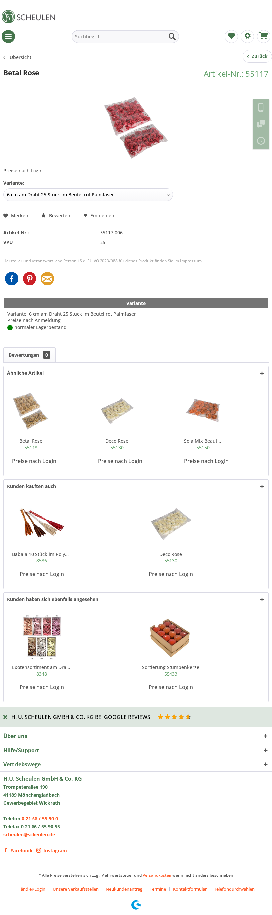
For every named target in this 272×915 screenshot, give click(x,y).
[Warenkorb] (263, 36)
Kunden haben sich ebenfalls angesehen (52, 599)
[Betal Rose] (31, 411)
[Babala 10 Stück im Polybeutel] (42, 524)
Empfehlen (101, 215)
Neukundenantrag (124, 889)
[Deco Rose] (117, 411)
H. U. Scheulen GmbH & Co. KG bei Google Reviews (80, 717)
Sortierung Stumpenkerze (170, 670)
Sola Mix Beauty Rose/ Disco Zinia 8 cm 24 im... (203, 444)
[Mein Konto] (247, 36)
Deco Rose (116, 444)
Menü (8, 36)
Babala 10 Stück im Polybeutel (42, 557)
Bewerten (60, 215)
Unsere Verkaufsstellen (76, 889)
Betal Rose (30, 444)
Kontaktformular (190, 889)
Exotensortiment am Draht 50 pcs (42, 670)
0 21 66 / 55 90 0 (40, 819)
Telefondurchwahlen (234, 889)
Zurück (258, 56)
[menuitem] (8, 36)
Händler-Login (31, 889)
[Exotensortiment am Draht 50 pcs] (42, 637)
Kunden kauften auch (31, 486)
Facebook (21, 850)
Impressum (191, 261)
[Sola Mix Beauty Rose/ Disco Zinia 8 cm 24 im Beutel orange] (203, 411)
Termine (158, 889)
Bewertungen (28, 355)
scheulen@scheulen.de (29, 834)
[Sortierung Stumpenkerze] (171, 637)
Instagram (55, 850)
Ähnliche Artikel (25, 373)
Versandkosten (157, 875)
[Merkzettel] (231, 36)
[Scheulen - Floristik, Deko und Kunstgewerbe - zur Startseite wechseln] (30, 16)
